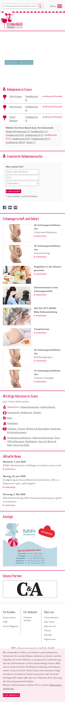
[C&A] (30, 589)
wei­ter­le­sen (10, 469)
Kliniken (37, 412)
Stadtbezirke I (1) (39, 131)
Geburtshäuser (47, 407)
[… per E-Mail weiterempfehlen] (10, 207)
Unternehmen (51, 617)
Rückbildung (31, 441)
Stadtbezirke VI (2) (21, 138)
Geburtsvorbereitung (42, 437)
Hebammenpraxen (29, 407)
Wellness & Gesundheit (37, 428)
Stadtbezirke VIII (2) (15, 142)
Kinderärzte (26, 412)
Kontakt (48, 634)
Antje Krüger (15, 96)
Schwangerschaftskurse (19, 437)
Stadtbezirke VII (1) (40, 138)
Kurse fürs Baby (21, 444)
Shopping (12, 428)
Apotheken (12, 423)
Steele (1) (31, 142)
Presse (47, 630)
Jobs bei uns (50, 626)
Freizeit (21, 428)
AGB (5, 621)
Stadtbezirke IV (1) (34, 135)
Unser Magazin (10, 626)
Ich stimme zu (12, 695)
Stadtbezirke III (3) (15, 135)
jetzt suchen (14, 191)
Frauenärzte (13, 412)
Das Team (49, 621)
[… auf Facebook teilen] (4, 207)
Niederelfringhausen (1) (18, 131)
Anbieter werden (27, 619)
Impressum (50, 639)
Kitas (9, 417)
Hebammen (13, 407)
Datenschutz (9, 617)
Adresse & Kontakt (53, 96)
